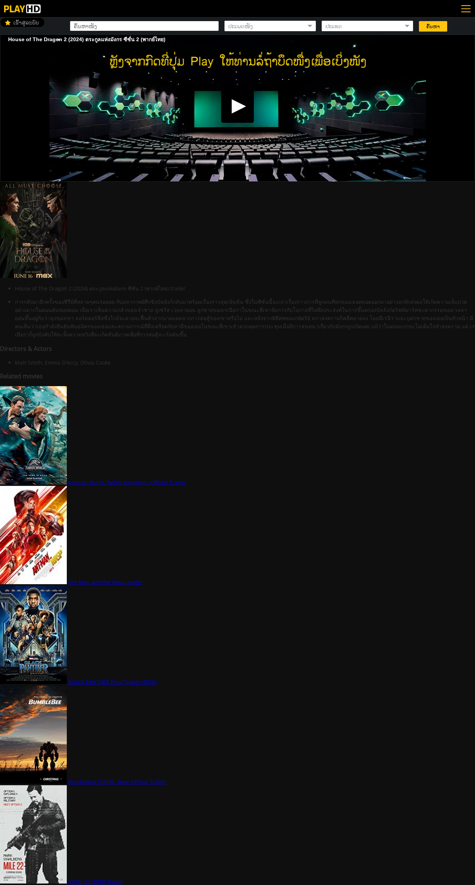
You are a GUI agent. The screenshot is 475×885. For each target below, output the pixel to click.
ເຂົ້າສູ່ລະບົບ (26, 22)
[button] (237, 106)
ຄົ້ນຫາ (433, 26)
